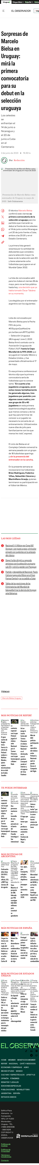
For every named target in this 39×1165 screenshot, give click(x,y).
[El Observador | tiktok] (26, 1051)
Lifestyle (30, 1075)
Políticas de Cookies (5, 1145)
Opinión (5, 1078)
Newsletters (23, 1089)
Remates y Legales (10, 1082)
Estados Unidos (8, 1097)
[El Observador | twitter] (23, 1047)
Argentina (6, 1093)
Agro (26, 1067)
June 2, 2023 (26, 339)
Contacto (5, 1160)
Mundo (19, 1071)
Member (12, 1060)
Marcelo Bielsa (25, 210)
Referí (4, 1063)
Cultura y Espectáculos (12, 1075)
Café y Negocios (28, 1063)
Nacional (13, 1063)
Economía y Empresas (11, 1067)
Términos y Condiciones (6, 1156)
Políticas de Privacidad (5, 1150)
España (16, 1093)
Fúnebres (14, 1078)
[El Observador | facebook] (27, 1047)
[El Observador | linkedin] (31, 1051)
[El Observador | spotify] (36, 1051)
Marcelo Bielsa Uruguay (11, 698)
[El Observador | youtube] (37, 1047)
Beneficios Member (26, 1060)
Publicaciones (8, 1089)
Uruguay (6, 2)
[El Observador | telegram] (31, 1055)
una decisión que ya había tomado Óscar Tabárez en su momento (23, 290)
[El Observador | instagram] (32, 1047)
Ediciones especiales (11, 1086)
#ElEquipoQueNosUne (19, 328)
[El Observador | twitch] (36, 1055)
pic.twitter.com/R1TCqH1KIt (21, 332)
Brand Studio (7, 1071)
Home (3, 1060)
